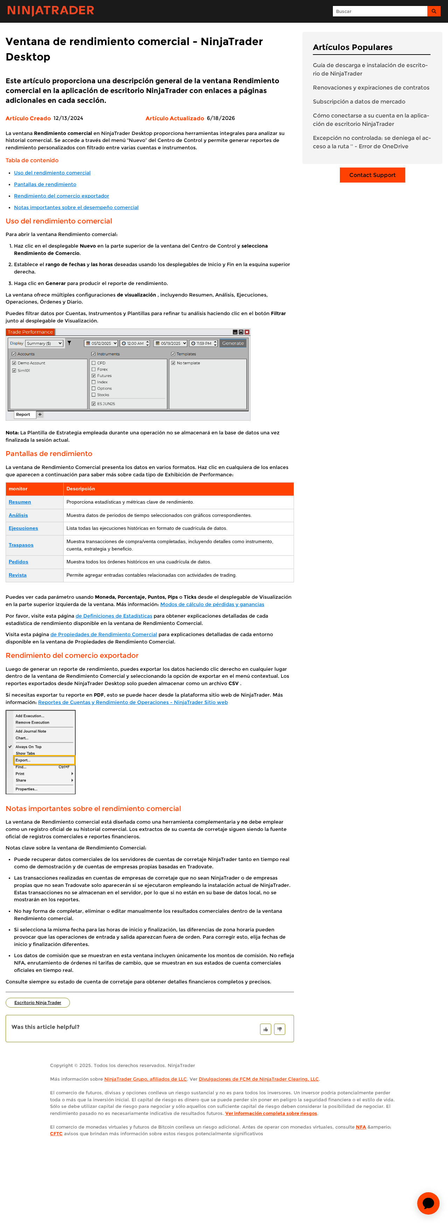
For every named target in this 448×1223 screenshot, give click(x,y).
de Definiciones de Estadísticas (114, 616)
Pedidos (18, 561)
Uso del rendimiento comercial (52, 173)
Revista (18, 575)
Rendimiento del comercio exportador (61, 196)
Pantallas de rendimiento (45, 184)
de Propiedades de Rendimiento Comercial (103, 634)
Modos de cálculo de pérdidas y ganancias (212, 604)
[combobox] (380, 11)
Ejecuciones (23, 528)
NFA (361, 1127)
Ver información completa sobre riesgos (271, 1113)
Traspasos (21, 545)
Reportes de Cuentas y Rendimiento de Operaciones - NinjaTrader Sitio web (133, 702)
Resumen (20, 502)
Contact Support (372, 175)
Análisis (18, 515)
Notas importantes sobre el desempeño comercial (76, 207)
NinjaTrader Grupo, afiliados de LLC (145, 1079)
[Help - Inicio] (50, 11)
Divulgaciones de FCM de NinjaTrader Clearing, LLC (259, 1079)
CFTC (56, 1133)
